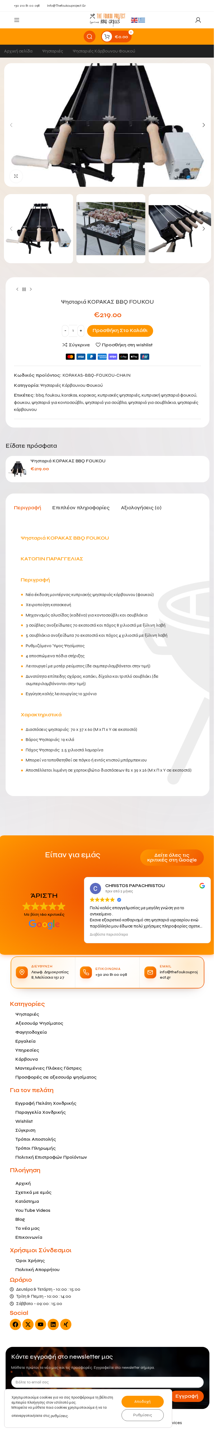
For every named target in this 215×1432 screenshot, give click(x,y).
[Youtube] (38, 1324)
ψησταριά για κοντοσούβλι (55, 402)
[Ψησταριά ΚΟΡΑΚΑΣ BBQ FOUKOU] (15, 469)
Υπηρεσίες (25, 1050)
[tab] (25, 508)
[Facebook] (13, 1324)
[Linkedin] (51, 1324)
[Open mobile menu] (16, 20)
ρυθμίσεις (59, 1416)
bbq (38, 395)
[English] (132, 19)
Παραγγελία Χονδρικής (38, 1112)
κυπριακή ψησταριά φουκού (167, 395)
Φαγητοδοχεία (29, 1032)
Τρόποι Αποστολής (33, 1139)
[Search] (87, 36)
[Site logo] (105, 19)
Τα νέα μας (25, 1228)
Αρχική (21, 1183)
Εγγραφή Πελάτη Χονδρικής (43, 1103)
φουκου (20, 402)
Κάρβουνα (24, 1059)
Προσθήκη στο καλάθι (118, 330)
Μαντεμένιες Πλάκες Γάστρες (46, 1068)
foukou (50, 395)
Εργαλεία (23, 1041)
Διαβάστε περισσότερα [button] (107, 934)
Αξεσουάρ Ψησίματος (37, 1023)
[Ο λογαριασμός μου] (194, 20)
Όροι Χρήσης (28, 1260)
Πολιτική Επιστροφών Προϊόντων (49, 1157)
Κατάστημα (25, 1201)
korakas (67, 395)
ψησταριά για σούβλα (104, 402)
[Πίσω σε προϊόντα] (22, 289)
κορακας (85, 395)
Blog (18, 1219)
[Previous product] (15, 289)
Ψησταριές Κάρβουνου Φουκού (102, 51)
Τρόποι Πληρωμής (33, 1148)
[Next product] (28, 289)
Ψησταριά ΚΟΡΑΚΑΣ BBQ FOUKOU (66, 460)
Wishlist (22, 1121)
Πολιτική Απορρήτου (35, 1269)
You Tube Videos (30, 1210)
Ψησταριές (51, 51)
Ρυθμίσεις (142, 1415)
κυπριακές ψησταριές (117, 395)
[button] (9, 125)
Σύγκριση (23, 1130)
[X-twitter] (26, 1324)
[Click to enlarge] (14, 176)
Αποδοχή (142, 1401)
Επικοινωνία (26, 1237)
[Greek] (140, 19)
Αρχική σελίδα (16, 51)
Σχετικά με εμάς (31, 1192)
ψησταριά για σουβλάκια (150, 402)
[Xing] (63, 1324)
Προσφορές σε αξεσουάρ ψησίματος (54, 1077)
